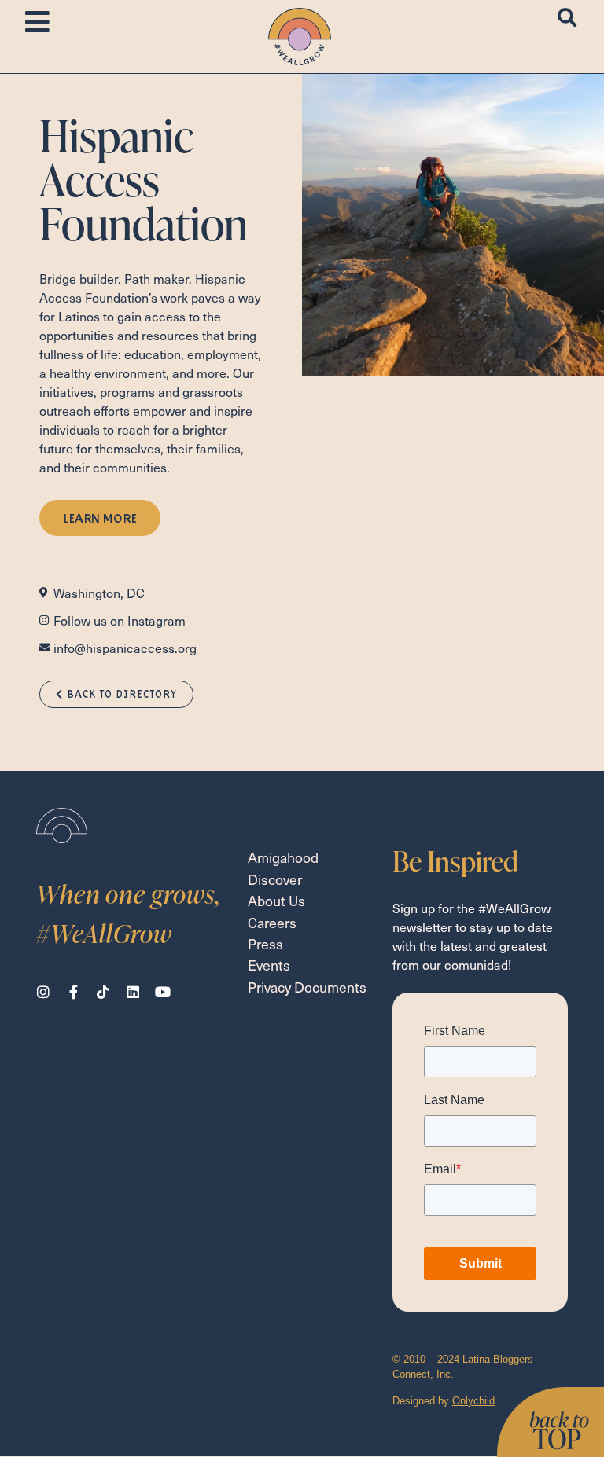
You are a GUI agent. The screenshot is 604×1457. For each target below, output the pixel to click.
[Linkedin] (133, 992)
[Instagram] (43, 992)
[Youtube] (163, 992)
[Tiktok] (103, 992)
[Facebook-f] (73, 992)
